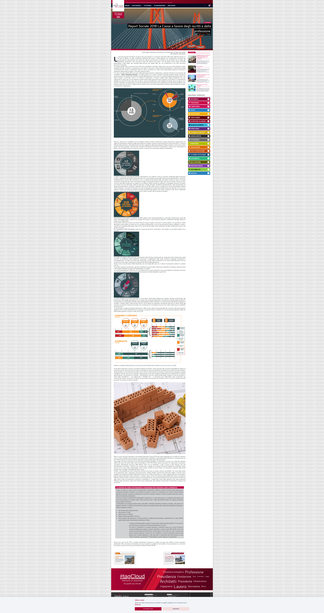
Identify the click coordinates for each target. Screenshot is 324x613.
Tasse (194, 576)
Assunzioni (200, 576)
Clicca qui (138, 604)
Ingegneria (166, 586)
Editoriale (136, 5)
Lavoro (180, 586)
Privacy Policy (172, 596)
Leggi (207, 576)
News (127, 5)
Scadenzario (159, 5)
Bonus (203, 586)
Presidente (185, 581)
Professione (194, 572)
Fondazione (184, 576)
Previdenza (166, 576)
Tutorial (148, 5)
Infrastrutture (199, 581)
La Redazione (149, 596)
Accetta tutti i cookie (148, 608)
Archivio (171, 5)
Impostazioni (176, 608)
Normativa (194, 586)
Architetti (168, 581)
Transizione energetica (173, 572)
